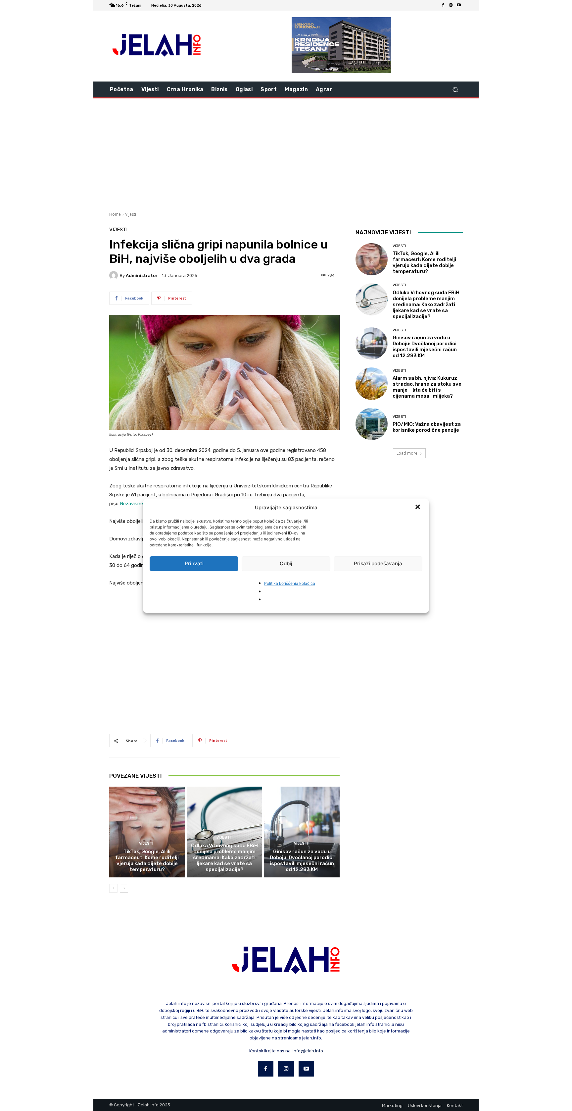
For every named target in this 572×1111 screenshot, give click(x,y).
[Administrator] (114, 275)
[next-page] (124, 888)
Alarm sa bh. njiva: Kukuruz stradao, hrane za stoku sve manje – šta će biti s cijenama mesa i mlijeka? (427, 387)
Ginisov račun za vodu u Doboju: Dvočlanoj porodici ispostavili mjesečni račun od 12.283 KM (302, 860)
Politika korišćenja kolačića (289, 583)
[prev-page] (113, 888)
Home (115, 214)
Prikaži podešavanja (378, 563)
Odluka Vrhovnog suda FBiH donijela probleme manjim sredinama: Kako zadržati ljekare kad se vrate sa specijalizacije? (224, 857)
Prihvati (194, 563)
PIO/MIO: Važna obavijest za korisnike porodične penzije (427, 427)
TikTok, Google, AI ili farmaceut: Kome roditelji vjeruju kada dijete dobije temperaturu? (147, 860)
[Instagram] (451, 5)
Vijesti (130, 214)
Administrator (142, 275)
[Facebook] (443, 5)
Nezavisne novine (140, 504)
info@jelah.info (308, 1050)
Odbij (286, 563)
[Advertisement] (286, 154)
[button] (418, 507)
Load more (407, 453)
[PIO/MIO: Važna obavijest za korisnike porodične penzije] (372, 424)
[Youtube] (459, 5)
